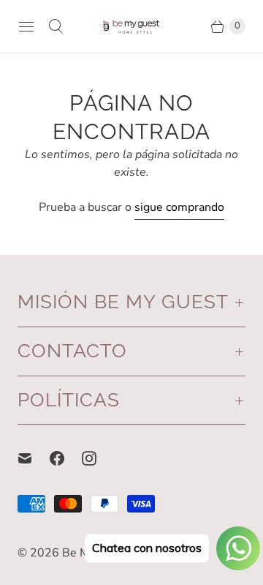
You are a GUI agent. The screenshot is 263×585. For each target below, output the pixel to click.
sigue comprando (179, 207)
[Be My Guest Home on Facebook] (66, 458)
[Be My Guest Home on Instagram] (98, 458)
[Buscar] (55, 26)
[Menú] (26, 26)
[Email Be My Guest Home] (34, 458)
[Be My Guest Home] (131, 26)
